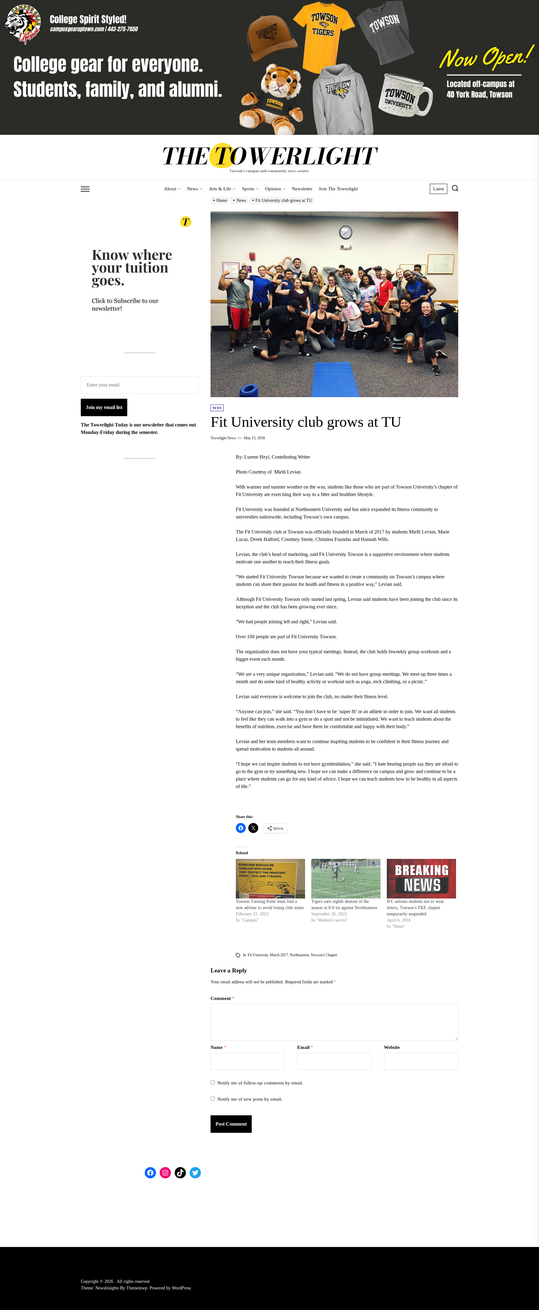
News (192, 188)
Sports (248, 188)
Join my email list (104, 407)
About (170, 188)
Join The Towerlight (338, 188)
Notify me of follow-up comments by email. (260, 1082)
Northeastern (299, 955)
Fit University (258, 955)
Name (218, 1047)
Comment (223, 998)
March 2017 (279, 955)
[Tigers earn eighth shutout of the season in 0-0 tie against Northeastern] (346, 878)
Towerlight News (223, 438)
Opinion (273, 188)
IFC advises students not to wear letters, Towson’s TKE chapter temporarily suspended (415, 907)
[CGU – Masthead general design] (269, 3)
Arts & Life (220, 188)
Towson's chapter (324, 955)
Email (305, 1047)
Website (392, 1047)
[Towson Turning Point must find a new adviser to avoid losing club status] (270, 878)
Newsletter (302, 188)
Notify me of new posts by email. (249, 1099)
